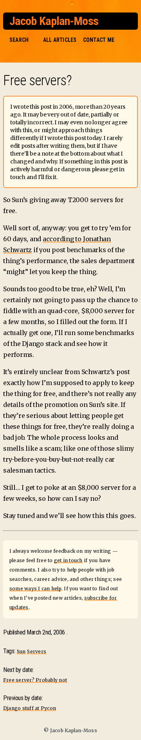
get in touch (68, 560)
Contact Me (98, 40)
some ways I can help (35, 588)
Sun (21, 651)
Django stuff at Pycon (29, 708)
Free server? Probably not (35, 680)
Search (19, 40)
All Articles (60, 40)
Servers (36, 651)
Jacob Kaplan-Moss (53, 21)
